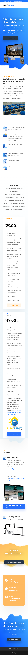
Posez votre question (14, 562)
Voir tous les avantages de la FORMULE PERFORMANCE (14, 412)
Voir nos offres (10, 38)
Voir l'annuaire (14, 639)
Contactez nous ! (14, 305)
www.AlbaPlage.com (12, 469)
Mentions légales (13, 648)
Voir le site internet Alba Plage (14, 506)
